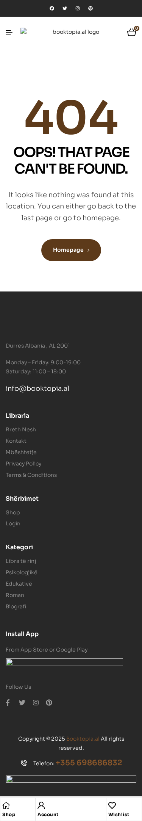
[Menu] (12, 32)
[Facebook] (51, 8)
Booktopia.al (83, 738)
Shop (8, 814)
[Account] (41, 805)
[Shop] (6, 805)
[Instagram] (77, 8)
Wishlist (119, 814)
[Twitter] (64, 8)
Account (48, 814)
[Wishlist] (112, 805)
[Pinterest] (90, 8)
